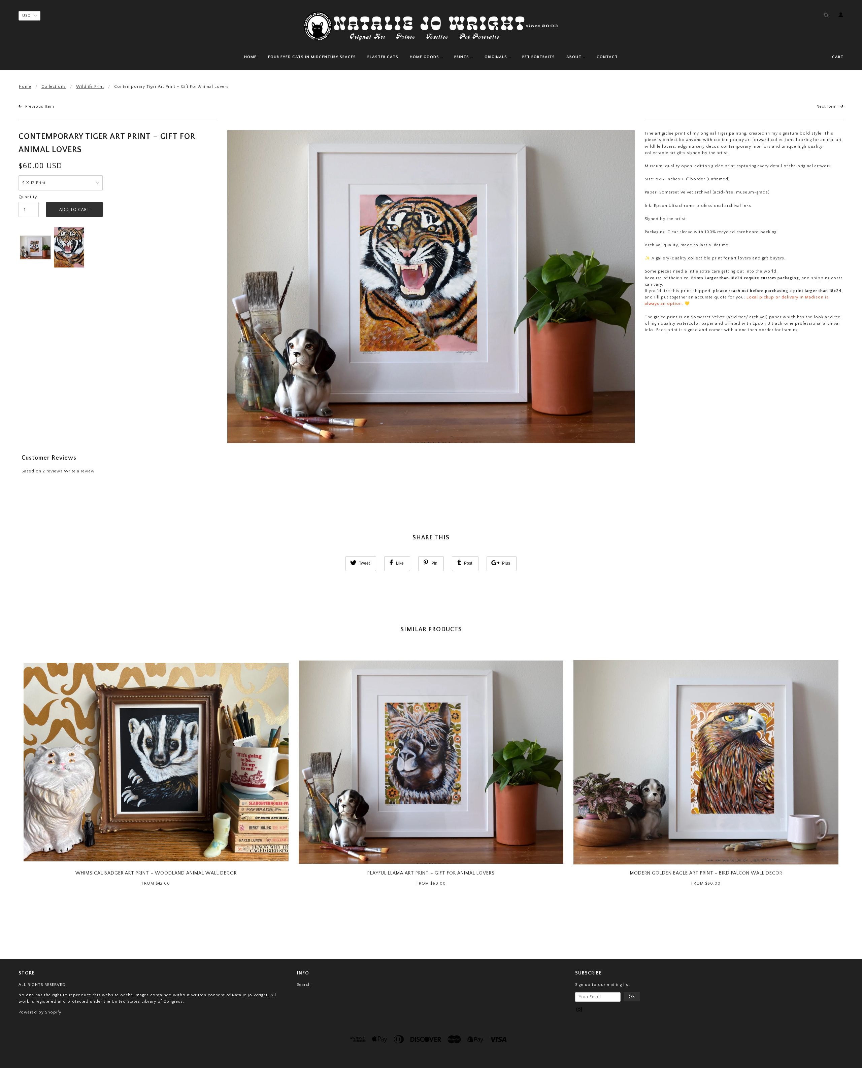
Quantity (28, 197)
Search (304, 985)
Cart (837, 57)
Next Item (827, 106)
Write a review (79, 471)
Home (25, 86)
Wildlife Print (90, 86)
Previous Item (39, 106)
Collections (53, 86)
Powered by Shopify (40, 1012)
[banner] (431, 26)
